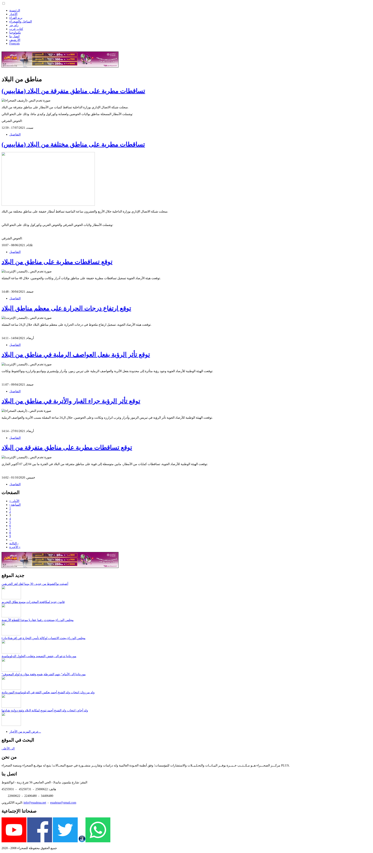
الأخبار (13, 14)
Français (14, 43)
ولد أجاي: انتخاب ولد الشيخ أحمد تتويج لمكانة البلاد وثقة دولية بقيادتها (45, 710)
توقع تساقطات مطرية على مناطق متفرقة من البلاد (67, 447)
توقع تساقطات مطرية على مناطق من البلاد (57, 261)
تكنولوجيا (15, 32)
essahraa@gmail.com (63, 802)
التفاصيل (15, 134)
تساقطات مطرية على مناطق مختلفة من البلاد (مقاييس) (73, 144)
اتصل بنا (14, 36)
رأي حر (14, 25)
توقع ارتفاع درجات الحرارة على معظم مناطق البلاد (66, 308)
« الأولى (14, 501)
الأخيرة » (14, 547)
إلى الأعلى (8, 748)
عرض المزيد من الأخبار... (25, 731)
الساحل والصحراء (20, 21)
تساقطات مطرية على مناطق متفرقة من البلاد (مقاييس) (73, 90)
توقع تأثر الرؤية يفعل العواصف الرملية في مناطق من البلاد (76, 354)
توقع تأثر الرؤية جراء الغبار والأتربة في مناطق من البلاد (71, 400)
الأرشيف (14, 40)
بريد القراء (15, 17)
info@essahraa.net (35, 802)
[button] (3, 3)
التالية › (13, 543)
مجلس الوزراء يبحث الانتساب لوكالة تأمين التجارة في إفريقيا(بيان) (43, 638)
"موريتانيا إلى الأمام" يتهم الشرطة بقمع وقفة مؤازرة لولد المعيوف (44, 674)
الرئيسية (14, 10)
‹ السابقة (15, 504)
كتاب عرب (16, 29)
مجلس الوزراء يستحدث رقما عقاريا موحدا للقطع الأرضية (38, 620)
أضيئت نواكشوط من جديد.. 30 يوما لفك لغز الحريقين (35, 583)
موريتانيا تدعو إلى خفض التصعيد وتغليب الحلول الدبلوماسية (39, 656)
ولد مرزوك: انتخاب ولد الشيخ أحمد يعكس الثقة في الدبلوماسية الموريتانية (48, 692)
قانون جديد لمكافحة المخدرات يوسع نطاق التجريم (33, 602)
